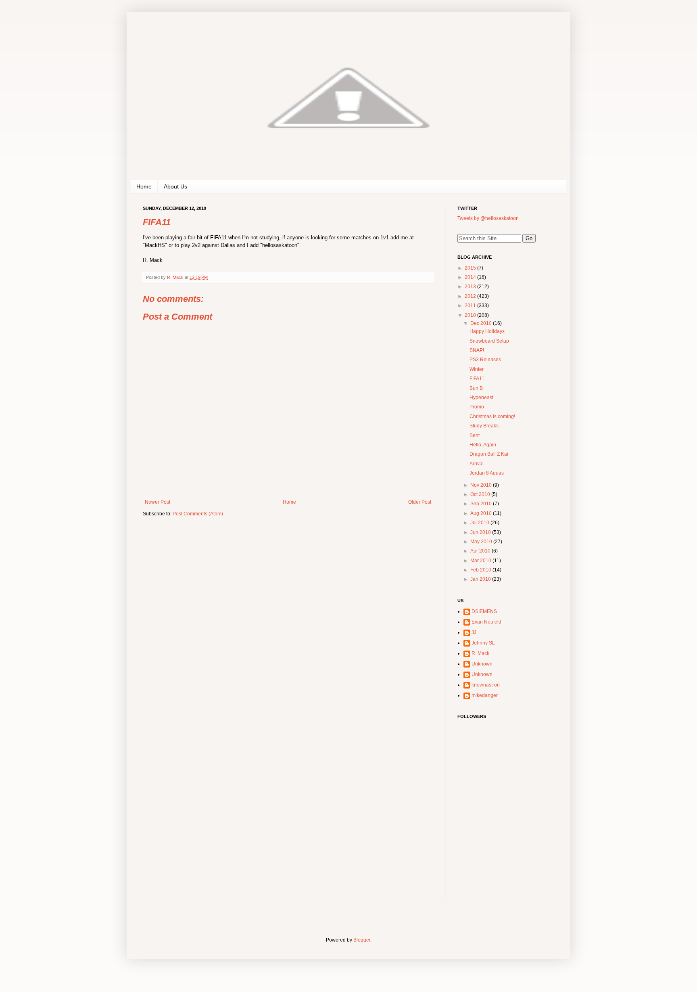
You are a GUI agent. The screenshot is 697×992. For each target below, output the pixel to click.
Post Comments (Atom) (198, 514)
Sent (475, 435)
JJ (474, 632)
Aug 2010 (481, 513)
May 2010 (481, 541)
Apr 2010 (481, 551)
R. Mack (480, 653)
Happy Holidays (487, 331)
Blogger (361, 940)
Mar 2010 (481, 560)
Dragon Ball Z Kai (489, 454)
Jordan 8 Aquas (487, 473)
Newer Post (157, 502)
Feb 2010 (481, 570)
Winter (477, 369)
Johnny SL (483, 643)
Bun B (476, 388)
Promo (477, 407)
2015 (471, 268)
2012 (471, 296)
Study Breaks (484, 426)
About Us (175, 186)
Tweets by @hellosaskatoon (488, 218)
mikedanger (485, 695)
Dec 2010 (481, 323)
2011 (471, 305)
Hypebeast (481, 397)
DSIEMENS (484, 611)
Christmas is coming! (492, 416)
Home (144, 186)
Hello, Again (483, 445)
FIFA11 (477, 378)
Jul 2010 (480, 522)
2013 (471, 286)
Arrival (477, 464)
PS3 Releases (485, 359)
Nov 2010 (481, 485)
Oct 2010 (480, 494)
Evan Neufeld (486, 622)
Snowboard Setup (489, 341)
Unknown (482, 664)
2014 (471, 277)
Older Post (419, 502)
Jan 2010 (481, 579)
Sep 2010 (481, 503)
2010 (471, 315)
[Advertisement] (507, 848)
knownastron (486, 685)
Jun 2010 (481, 532)
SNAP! (477, 350)
